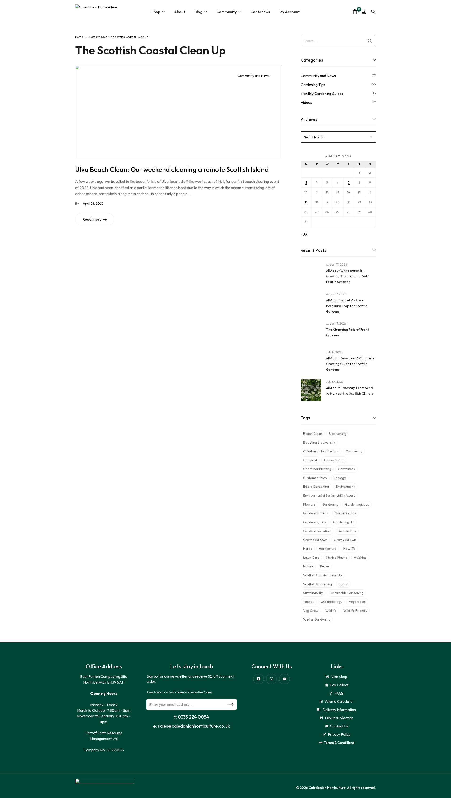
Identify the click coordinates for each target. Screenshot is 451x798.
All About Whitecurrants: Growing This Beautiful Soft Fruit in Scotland (347, 276)
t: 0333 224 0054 (191, 717)
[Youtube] (284, 679)
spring (343, 584)
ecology (340, 478)
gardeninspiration (317, 531)
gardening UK (343, 522)
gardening (330, 504)
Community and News (253, 76)
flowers (309, 504)
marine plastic (336, 557)
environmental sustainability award (329, 495)
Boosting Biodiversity (319, 442)
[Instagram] (271, 679)
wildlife (331, 611)
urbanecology (331, 602)
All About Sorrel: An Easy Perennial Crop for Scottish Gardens (347, 306)
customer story (315, 478)
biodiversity (337, 434)
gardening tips (314, 522)
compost (310, 460)
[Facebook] (258, 679)
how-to (349, 548)
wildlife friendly (355, 611)
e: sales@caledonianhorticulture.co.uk (191, 726)
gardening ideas (315, 513)
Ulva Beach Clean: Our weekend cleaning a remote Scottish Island (172, 169)
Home (79, 37)
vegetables (357, 602)
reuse (324, 566)
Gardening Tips (313, 84)
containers (346, 469)
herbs (307, 548)
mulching (360, 557)
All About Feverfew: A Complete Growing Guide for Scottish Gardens (350, 364)
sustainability (313, 593)
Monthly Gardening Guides (322, 93)
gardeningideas (357, 504)
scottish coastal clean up (322, 575)
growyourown (345, 540)
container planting (317, 469)
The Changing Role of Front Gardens (347, 332)
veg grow (311, 611)
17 (306, 202)
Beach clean (312, 434)
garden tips (347, 531)
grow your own (315, 540)
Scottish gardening (317, 584)
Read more (91, 219)
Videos (306, 102)
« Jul (304, 234)
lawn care (311, 557)
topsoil (308, 602)
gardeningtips (345, 513)
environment (345, 486)
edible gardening (316, 486)
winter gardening (316, 619)
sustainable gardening (346, 593)
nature (308, 566)
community (354, 451)
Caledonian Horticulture (321, 451)
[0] (355, 11)
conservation (334, 460)
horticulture (328, 548)
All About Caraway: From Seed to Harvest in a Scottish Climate (349, 391)
